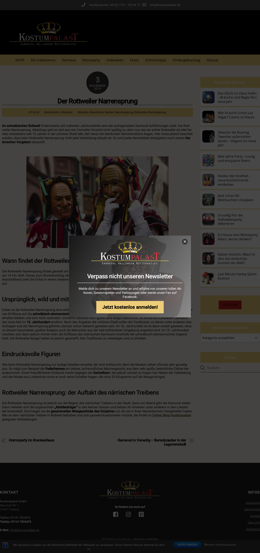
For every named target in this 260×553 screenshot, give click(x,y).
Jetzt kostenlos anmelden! (130, 307)
